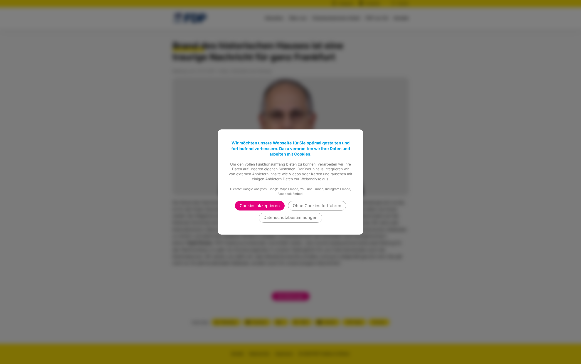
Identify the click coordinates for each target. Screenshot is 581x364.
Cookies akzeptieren (260, 205)
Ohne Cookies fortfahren (317, 205)
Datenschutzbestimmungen (290, 217)
